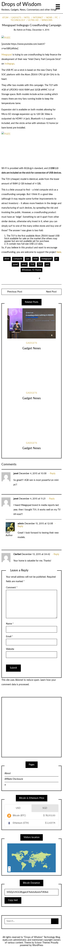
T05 (32, 264)
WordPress (37, 945)
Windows (47, 20)
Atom (5, 18)
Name (10, 624)
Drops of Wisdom (21, 4)
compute (17, 259)
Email (9, 636)
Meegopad (7, 55)
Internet (38, 18)
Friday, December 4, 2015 (37, 30)
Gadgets (16, 18)
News (49, 18)
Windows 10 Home (31, 270)
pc (56, 259)
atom (7, 259)
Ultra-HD (33, 20)
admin (20, 30)
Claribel (17, 554)
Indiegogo (9, 64)
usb (47, 264)
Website (10, 649)
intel (35, 259)
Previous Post (14, 292)
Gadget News (31, 348)
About (8, 773)
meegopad (46, 259)
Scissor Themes (42, 943)
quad (15, 264)
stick (24, 264)
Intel (27, 18)
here (59, 252)
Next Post (51, 292)
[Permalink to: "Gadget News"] (31, 323)
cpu (28, 259)
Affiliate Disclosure (14, 779)
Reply (52, 473)
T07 (40, 264)
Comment (11, 587)
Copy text (13, 900)
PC (56, 18)
